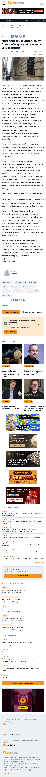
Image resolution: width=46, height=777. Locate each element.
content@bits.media (13, 734)
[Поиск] (42, 4)
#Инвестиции (7, 283)
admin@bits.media (13, 724)
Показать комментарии (32, 312)
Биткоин (6, 366)
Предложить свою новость (23, 683)
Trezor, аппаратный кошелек (11, 599)
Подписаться (23, 576)
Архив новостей (8, 773)
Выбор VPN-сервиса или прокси (12, 627)
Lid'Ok (14, 274)
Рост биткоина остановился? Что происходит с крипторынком (22, 558)
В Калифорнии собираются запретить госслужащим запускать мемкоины (22, 545)
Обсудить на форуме (11, 312)
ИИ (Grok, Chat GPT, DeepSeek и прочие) (15, 590)
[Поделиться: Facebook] (16, 36)
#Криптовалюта (28, 287)
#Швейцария (15, 287)
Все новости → (39, 562)
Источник (5, 306)
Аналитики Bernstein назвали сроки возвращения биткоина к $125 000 (11, 373)
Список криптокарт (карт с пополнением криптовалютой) (21, 609)
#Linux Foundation (32, 291)
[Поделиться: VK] (12, 36)
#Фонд (5, 287)
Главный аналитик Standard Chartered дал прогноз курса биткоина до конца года (34, 408)
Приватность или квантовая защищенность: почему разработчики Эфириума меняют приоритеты (19, 530)
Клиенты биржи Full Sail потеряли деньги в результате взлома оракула (22, 522)
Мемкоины (29, 366)
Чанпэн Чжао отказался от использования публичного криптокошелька (34, 373)
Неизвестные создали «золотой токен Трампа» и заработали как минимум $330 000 (23, 514)
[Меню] (4, 3)
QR (31, 770)
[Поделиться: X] (20, 36)
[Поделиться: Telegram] (23, 36)
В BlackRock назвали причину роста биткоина (11, 407)
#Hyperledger (7, 295)
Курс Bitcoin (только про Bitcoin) (12, 618)
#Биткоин (6, 291)
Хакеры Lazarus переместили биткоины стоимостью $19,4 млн (22, 538)
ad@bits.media (11, 745)
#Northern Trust (20, 283)
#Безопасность (18, 291)
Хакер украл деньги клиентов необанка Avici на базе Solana (21, 552)
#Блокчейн (33, 283)
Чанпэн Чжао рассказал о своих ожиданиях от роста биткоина (22, 652)
